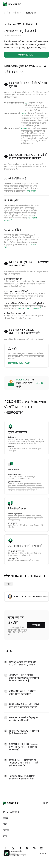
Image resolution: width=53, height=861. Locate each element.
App (27, 103)
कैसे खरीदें (17, 13)
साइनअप (24, 113)
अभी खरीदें (39, 383)
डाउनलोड (43, 853)
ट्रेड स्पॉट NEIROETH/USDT (19, 363)
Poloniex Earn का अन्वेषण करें (29, 308)
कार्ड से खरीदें (31, 191)
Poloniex (12, 4)
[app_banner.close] (49, 850)
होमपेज (7, 13)
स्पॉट (8, 584)
